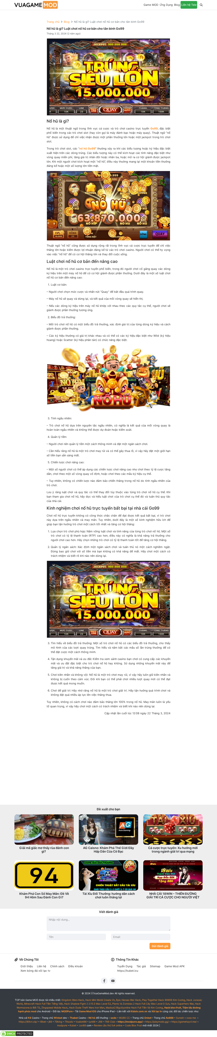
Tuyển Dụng (124, 966)
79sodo (69, 1021)
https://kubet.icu (127, 970)
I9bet (43, 1021)
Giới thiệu (27, 966)
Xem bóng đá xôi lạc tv (35, 970)
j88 (50, 1021)
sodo (113, 1017)
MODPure (67, 1011)
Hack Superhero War (182, 1003)
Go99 (154, 128)
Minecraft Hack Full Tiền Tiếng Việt (43, 1003)
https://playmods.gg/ (157, 1021)
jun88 (92, 1021)
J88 (100, 1021)
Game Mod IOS (87, 1011)
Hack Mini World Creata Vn (100, 999)
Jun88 (82, 1025)
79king (58, 1021)
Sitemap (155, 966)
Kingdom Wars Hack (73, 999)
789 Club (110, 1021)
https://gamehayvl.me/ (184, 1021)
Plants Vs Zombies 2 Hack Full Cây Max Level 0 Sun (141, 1003)
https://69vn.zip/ (28, 1021)
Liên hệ (41, 966)
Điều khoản (75, 966)
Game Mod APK (174, 966)
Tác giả (141, 966)
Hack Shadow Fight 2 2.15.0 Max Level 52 (87, 1003)
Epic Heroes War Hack (128, 999)
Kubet (73, 1025)
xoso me (191, 1017)
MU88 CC (124, 1017)
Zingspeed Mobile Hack (54, 1007)
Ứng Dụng (166, 4)
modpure (62, 1025)
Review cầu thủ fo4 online (108, 1025)
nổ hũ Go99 (87, 148)
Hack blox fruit (172, 1007)
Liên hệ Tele (188, 4)
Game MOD (151, 4)
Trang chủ (53, 21)
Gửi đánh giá (160, 946)
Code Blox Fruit (133, 1025)
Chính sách (57, 966)
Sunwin (180, 1017)
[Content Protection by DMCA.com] (17, 1033)
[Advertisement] (108, 760)
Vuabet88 (81, 1021)
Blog (177, 4)
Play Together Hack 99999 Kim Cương (163, 999)
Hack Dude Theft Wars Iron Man (86, 1007)
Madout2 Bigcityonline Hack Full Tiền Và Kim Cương (134, 1007)
